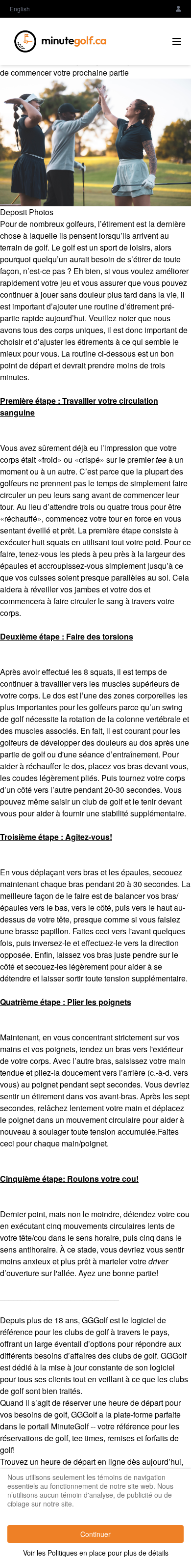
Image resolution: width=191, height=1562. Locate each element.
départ (84, 1461)
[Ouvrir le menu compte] (178, 9)
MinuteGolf (70, 1426)
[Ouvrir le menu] (176, 41)
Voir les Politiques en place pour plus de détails (95, 1553)
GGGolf (95, 1320)
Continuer (95, 1534)
